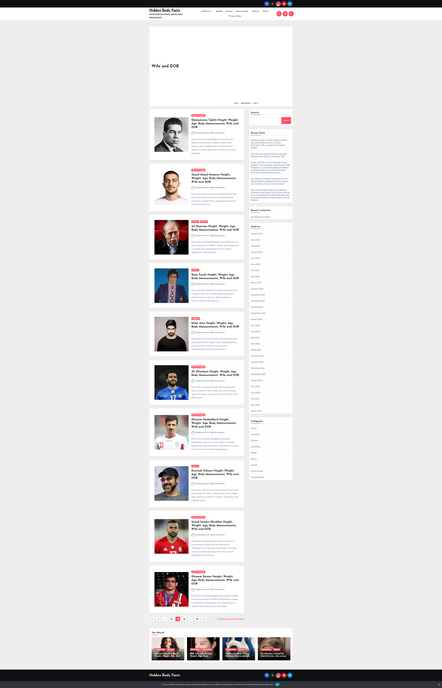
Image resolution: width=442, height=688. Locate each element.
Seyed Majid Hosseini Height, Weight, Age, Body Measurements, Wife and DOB (213, 178)
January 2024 (257, 362)
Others (266, 11)
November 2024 (258, 301)
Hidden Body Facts (164, 10)
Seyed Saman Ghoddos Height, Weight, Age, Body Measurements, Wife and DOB (213, 526)
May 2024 (255, 337)
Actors (195, 222)
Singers (229, 11)
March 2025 (256, 282)
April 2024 (255, 344)
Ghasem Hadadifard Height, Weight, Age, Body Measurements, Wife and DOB (213, 423)
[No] (439, 684)
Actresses (255, 434)
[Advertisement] (261, 64)
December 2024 (258, 295)
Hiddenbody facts (202, 133)
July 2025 (255, 258)
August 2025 (256, 252)
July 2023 (255, 386)
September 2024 (258, 313)
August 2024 (257, 319)
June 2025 (255, 264)
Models (219, 11)
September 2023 (258, 374)
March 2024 (256, 350)
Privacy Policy (235, 16)
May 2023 (255, 398)
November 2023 (258, 368)
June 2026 (256, 246)
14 (171, 619)
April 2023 (255, 405)
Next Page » (238, 619)
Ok (277, 684)
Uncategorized (257, 477)
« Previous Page (224, 619)
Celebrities (206, 11)
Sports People (242, 11)
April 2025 (255, 276)
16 (184, 619)
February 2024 (257, 356)
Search (255, 112)
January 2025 (257, 289)
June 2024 (256, 331)
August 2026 (257, 234)
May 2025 (255, 270)
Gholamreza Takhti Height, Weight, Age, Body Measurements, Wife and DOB (214, 124)
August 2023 (256, 380)
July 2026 (255, 240)
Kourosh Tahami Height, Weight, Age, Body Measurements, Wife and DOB (214, 474)
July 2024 (255, 325)
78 (197, 619)
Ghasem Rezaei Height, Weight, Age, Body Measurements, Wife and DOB (214, 580)
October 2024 (257, 307)
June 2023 (255, 392)
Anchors (255, 11)
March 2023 (256, 411)
